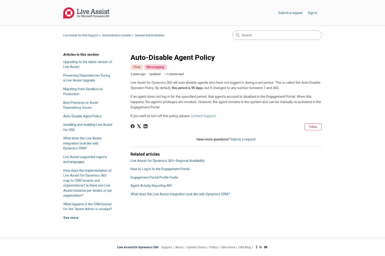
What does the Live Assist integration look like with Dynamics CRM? (82, 143)
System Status (196, 247)
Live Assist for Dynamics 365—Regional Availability (168, 161)
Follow (313, 126)
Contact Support (203, 116)
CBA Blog (244, 247)
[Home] (86, 12)
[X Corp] (139, 126)
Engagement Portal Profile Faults (154, 177)
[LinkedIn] (145, 126)
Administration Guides (116, 35)
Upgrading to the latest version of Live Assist (87, 64)
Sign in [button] (312, 13)
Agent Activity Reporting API (151, 186)
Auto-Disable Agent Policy (82, 116)
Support (166, 247)
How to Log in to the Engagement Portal (160, 169)
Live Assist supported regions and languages (85, 159)
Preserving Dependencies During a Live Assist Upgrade (86, 78)
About (179, 247)
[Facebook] (133, 126)
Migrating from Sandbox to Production (82, 91)
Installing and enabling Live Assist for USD (87, 127)
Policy (213, 247)
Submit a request (290, 13)
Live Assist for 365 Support (80, 35)
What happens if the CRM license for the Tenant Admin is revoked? (87, 206)
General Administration (149, 35)
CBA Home (228, 247)
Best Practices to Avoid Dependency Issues (80, 105)
